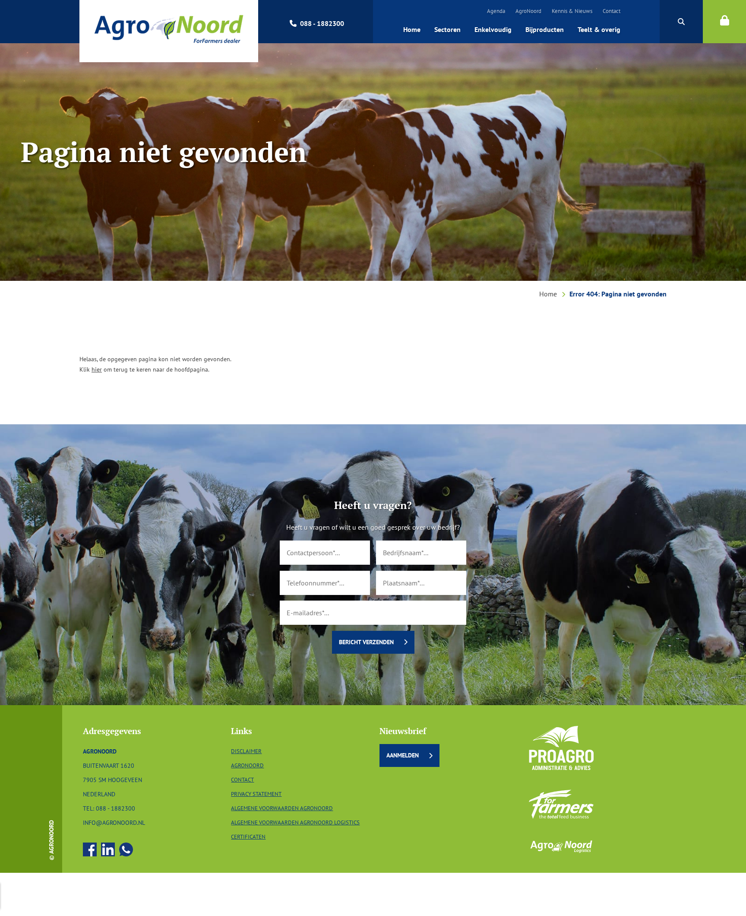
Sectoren (447, 29)
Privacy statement (256, 794)
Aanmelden (402, 755)
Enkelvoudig (493, 29)
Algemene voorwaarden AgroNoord (282, 808)
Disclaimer (246, 751)
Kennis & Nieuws (572, 11)
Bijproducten (544, 29)
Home (411, 29)
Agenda (496, 11)
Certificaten (248, 836)
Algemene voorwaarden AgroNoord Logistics (295, 822)
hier (97, 369)
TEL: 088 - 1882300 (109, 808)
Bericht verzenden (366, 642)
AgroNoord (528, 11)
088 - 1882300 (322, 23)
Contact (611, 11)
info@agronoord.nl (114, 822)
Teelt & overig (599, 29)
